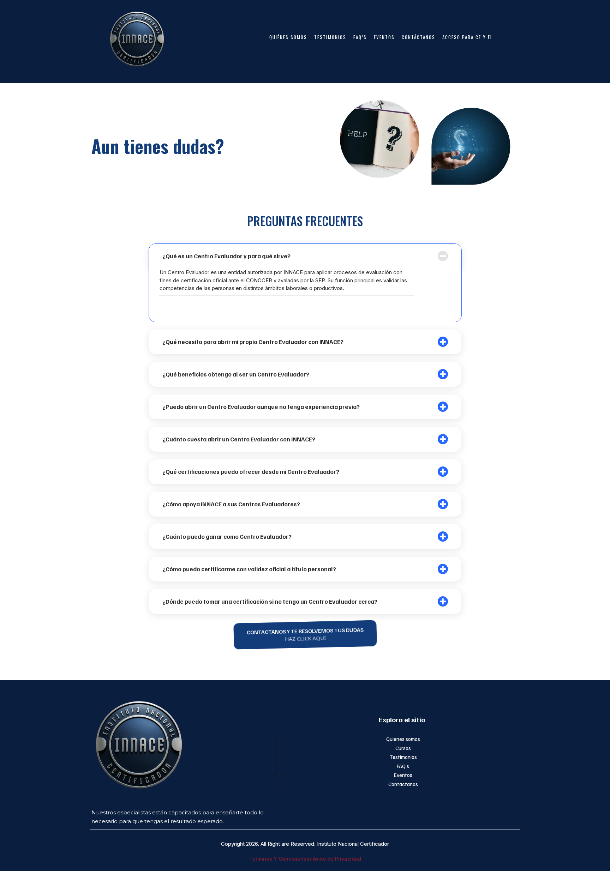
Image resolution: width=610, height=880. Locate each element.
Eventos (403, 775)
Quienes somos (403, 739)
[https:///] (186, 743)
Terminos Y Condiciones (279, 859)
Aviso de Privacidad (337, 859)
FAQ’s (403, 766)
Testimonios (403, 757)
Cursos (403, 748)
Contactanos (403, 784)
